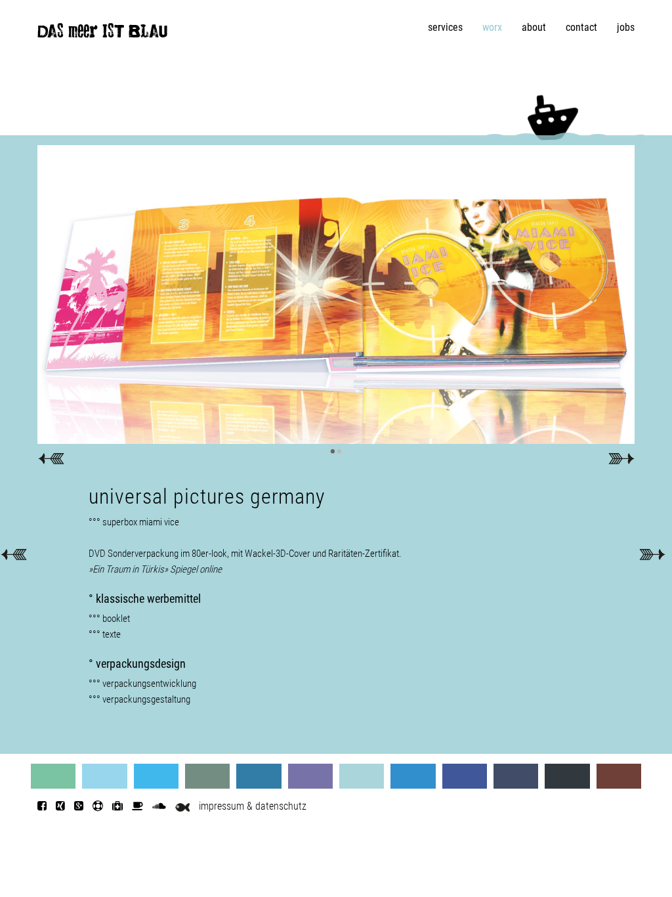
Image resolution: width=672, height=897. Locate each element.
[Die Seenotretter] (98, 806)
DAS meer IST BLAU (102, 34)
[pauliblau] (618, 776)
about (534, 27)
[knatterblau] (412, 776)
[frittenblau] (464, 776)
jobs (626, 27)
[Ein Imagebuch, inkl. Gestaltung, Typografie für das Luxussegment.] (13, 554)
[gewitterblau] (207, 776)
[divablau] (515, 776)
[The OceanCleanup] (117, 806)
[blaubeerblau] (310, 776)
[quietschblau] (156, 776)
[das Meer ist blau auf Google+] (78, 806)
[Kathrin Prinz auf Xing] (60, 806)
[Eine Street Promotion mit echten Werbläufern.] (652, 554)
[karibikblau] (104, 776)
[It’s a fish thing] (182, 806)
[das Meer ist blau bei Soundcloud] (159, 806)
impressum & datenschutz (252, 806)
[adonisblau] (258, 776)
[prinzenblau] (361, 776)
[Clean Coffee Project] (137, 806)
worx (492, 27)
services (445, 27)
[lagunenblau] (53, 776)
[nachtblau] (567, 776)
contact (581, 27)
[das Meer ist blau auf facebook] (42, 806)
